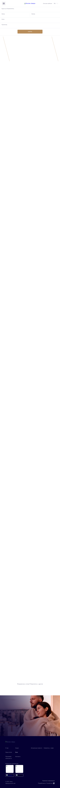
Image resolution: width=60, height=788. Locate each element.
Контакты (17, 756)
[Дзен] (36, 750)
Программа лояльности (8, 757)
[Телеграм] (41, 750)
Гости (3, 19)
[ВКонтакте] (32, 750)
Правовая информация (48, 780)
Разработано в (45, 783)
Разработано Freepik (15, 201)
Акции (17, 748)
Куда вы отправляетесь (8, 8)
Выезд (33, 14)
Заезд (3, 14)
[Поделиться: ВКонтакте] (26, 688)
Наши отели (8, 752)
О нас (7, 748)
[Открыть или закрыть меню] (4, 3)
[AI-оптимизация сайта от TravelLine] (54, 783)
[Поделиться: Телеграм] (34, 688)
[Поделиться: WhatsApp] (30, 688)
